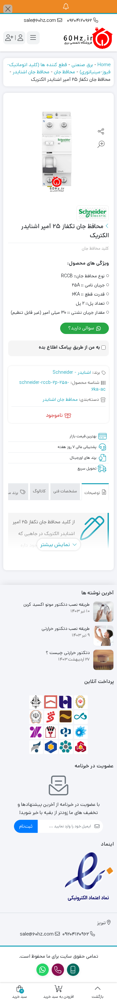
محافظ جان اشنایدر (31, 71)
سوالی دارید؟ (82, 328)
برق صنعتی (82, 64)
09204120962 (80, 20)
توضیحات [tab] (92, 493)
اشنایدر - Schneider (72, 372)
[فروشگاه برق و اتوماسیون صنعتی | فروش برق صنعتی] (88, 38)
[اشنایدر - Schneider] (92, 213)
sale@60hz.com (40, 20)
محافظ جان (64, 71)
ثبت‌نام (25, 826)
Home (104, 64)
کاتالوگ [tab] (39, 491)
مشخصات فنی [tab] (65, 491)
